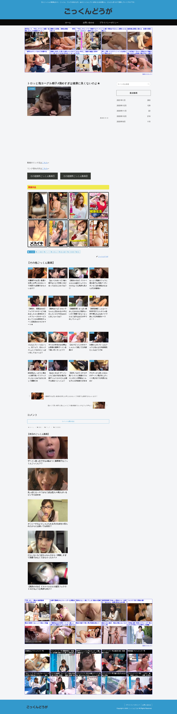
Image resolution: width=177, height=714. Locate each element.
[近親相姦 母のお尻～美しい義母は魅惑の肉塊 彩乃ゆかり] (98, 246)
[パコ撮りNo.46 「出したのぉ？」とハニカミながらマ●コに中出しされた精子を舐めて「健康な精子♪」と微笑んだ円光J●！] (78, 246)
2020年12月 (133, 105)
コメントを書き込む (68, 421)
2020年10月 (133, 116)
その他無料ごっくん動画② (75, 175)
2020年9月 (133, 121)
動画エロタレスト (147, 74)
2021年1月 (133, 100)
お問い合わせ (146, 705)
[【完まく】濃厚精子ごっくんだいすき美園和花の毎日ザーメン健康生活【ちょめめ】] (98, 218)
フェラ (47, 252)
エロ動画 (40, 252)
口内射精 (32, 252)
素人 (78, 252)
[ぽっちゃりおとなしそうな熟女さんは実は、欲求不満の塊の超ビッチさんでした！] (37, 218)
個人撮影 (63, 252)
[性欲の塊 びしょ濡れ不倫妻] (78, 218)
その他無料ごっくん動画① (42, 175)
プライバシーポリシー (133, 705)
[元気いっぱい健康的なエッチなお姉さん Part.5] (37, 246)
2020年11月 (133, 110)
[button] (148, 84)
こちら (45, 162)
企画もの (55, 252)
